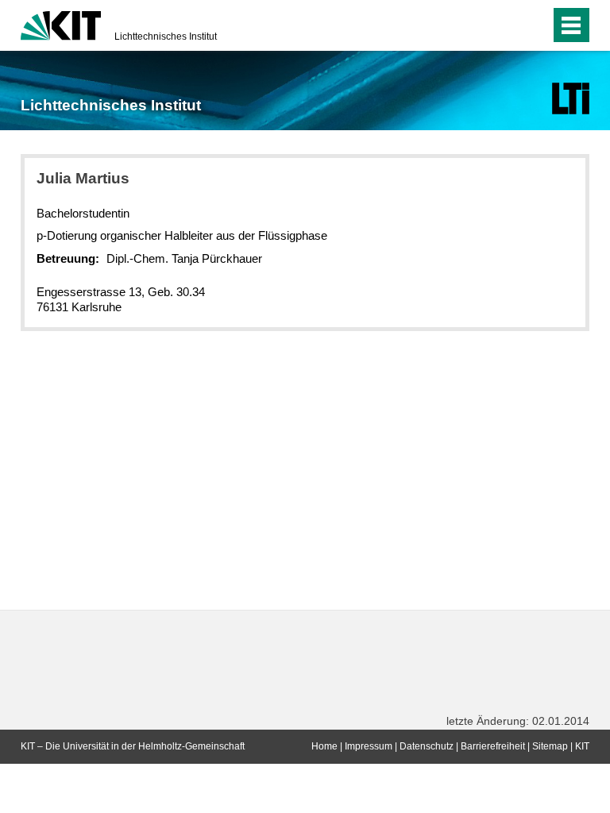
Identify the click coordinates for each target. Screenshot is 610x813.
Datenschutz (427, 746)
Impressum (368, 746)
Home (324, 746)
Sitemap (550, 746)
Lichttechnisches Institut (165, 36)
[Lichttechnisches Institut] (570, 98)
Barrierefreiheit (493, 746)
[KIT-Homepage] (61, 23)
